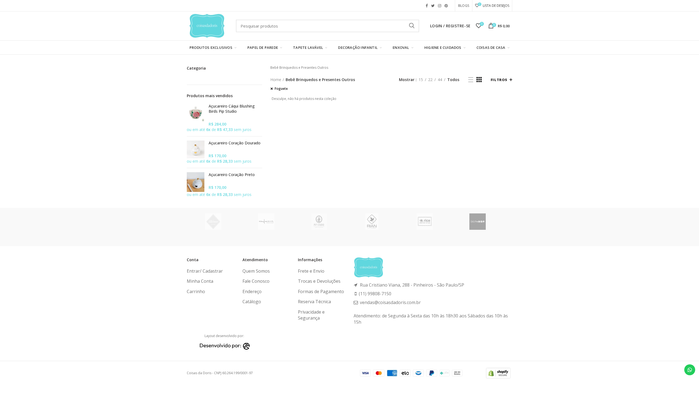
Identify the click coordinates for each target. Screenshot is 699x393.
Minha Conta (200, 281)
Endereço (252, 291)
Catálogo (251, 302)
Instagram (439, 5)
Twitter (433, 5)
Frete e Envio (311, 271)
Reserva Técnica (314, 302)
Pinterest (446, 5)
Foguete (281, 89)
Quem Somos (256, 271)
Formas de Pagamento (321, 291)
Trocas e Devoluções (319, 281)
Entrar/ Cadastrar (205, 271)
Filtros (499, 79)
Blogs (463, 5)
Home (275, 79)
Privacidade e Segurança (311, 315)
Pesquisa (412, 26)
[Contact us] (689, 369)
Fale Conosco (255, 281)
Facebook (427, 5)
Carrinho (196, 291)
